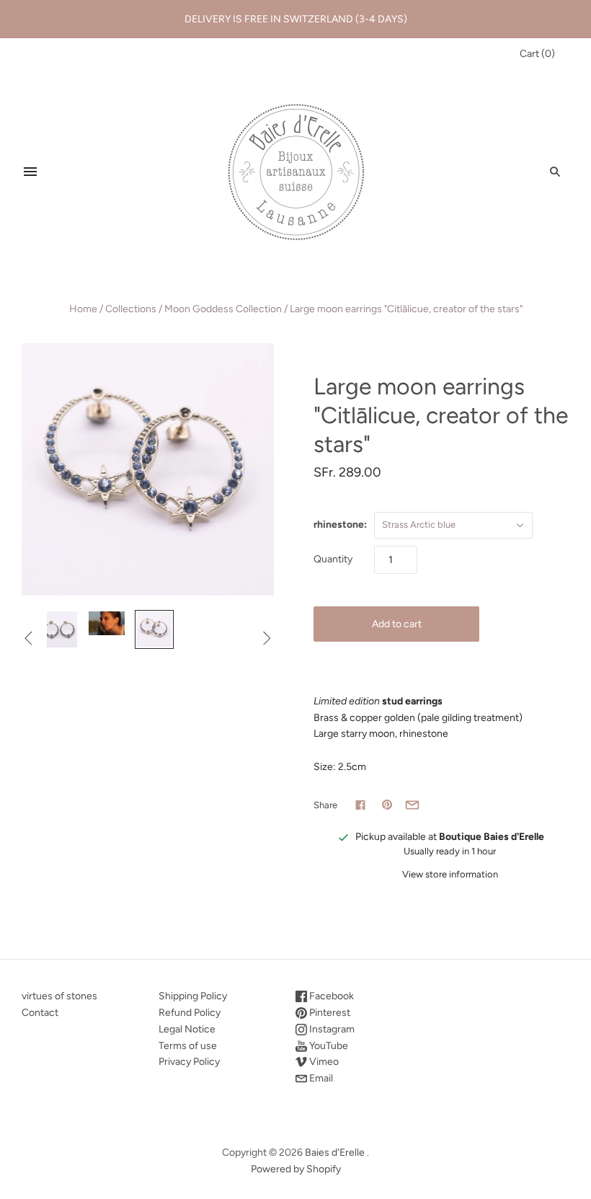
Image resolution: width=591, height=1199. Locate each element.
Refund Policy (190, 1012)
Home (83, 309)
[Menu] (30, 171)
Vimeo (323, 1062)
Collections (130, 309)
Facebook (330, 996)
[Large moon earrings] (59, 629)
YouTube (327, 1046)
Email (320, 1078)
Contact (40, 1012)
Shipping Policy (193, 996)
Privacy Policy (189, 1062)
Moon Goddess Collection (223, 309)
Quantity (333, 559)
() (537, 54)
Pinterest (328, 1012)
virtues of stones (59, 996)
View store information (450, 874)
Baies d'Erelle (335, 1152)
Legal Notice (187, 1029)
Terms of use (188, 1046)
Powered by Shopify (296, 1169)
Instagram (331, 1029)
